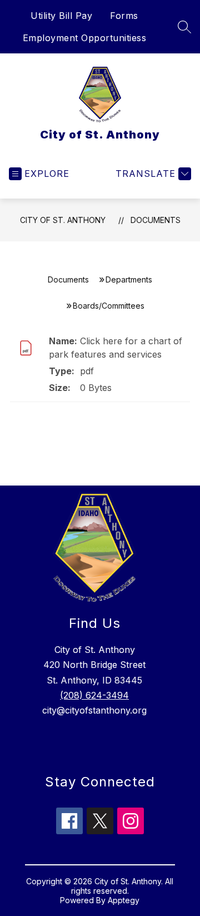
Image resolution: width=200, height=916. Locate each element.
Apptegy (123, 900)
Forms (124, 15)
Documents (156, 220)
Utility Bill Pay (61, 15)
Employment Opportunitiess (85, 37)
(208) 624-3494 (94, 695)
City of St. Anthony (63, 220)
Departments (129, 279)
